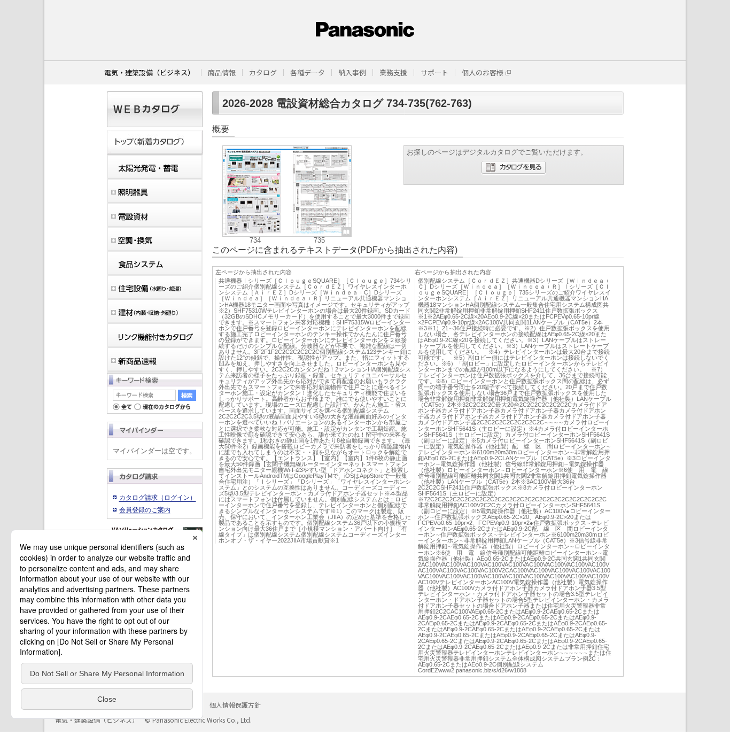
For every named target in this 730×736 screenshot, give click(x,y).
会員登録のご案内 (144, 510)
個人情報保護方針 (235, 704)
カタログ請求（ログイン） (157, 497)
